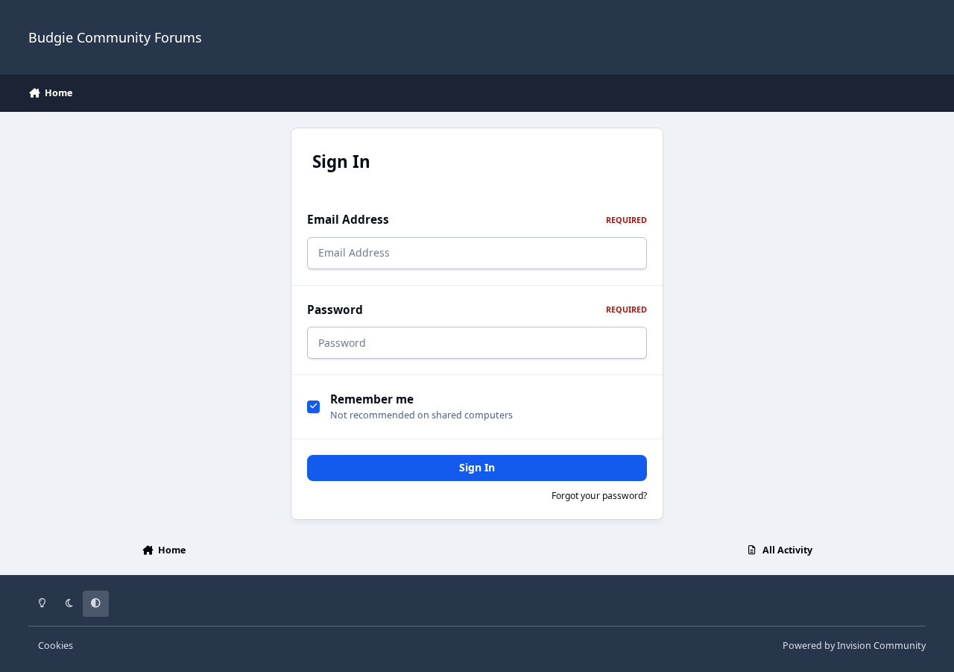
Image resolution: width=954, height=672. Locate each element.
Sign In (477, 467)
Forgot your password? (599, 495)
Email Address (477, 219)
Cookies (55, 645)
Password (477, 310)
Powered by (854, 645)
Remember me (372, 399)
